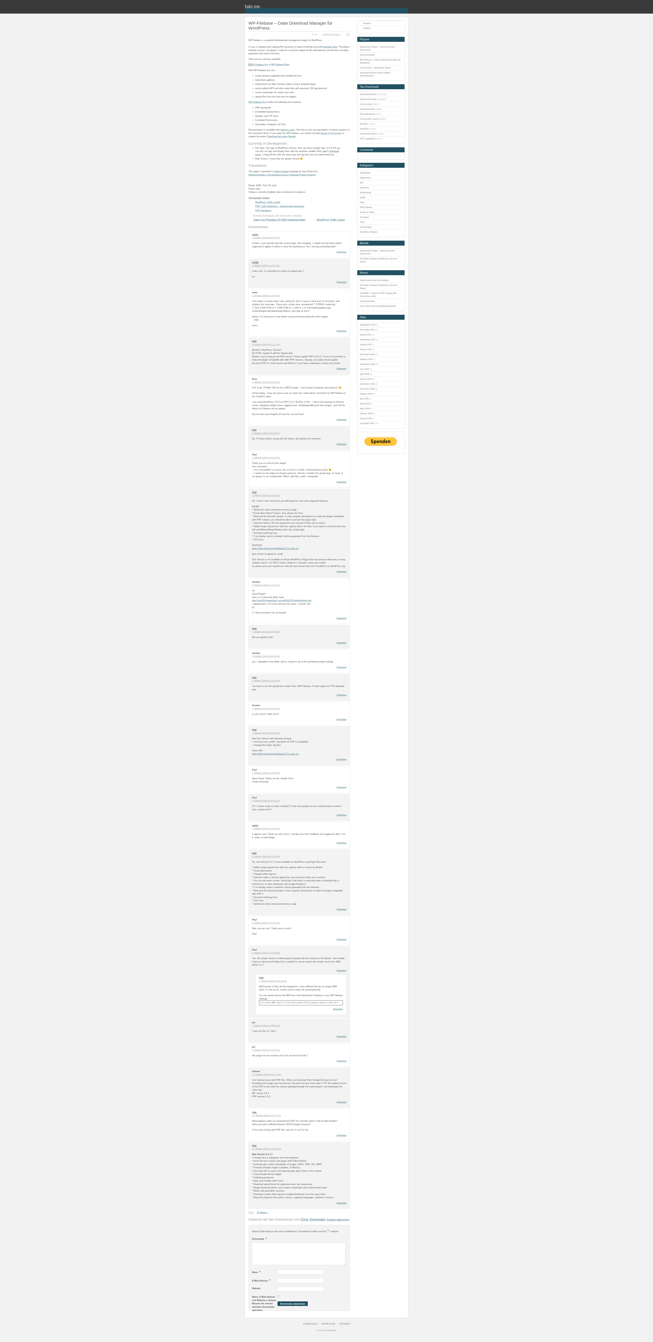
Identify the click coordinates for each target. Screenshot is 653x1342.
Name (256, 1272)
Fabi (254, 341)
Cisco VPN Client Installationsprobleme (378, 306)
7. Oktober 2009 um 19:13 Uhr (266, 1050)
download (257, 215)
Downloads (310, 1324)
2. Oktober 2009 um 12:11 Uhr (266, 265)
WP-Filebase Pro (256, 102)
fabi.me (252, 6)
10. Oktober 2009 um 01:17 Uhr (266, 1074)
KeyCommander (367, 55)
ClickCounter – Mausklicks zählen (375, 68)
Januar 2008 (366, 418)
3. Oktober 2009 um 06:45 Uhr (266, 458)
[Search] (405, 8)
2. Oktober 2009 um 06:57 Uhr (266, 238)
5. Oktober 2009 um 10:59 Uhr (266, 773)
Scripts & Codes (367, 212)
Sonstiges (364, 217)
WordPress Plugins (331, 34)
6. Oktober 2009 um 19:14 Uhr (273, 981)
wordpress (297, 215)
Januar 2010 (366, 349)
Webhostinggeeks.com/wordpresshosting (268, 175)
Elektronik (364, 187)
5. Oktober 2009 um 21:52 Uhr (266, 856)
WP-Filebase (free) (280, 64)
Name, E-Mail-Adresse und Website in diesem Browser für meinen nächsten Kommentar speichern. (264, 1303)
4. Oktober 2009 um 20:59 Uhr (266, 708)
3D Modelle (365, 173)
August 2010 (366, 344)
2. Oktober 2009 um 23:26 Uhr (266, 382)
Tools (362, 222)
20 (258, 1212)
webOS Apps (366, 227)
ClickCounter (366, 104)
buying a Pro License (331, 133)
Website (256, 1288)
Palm (362, 202)
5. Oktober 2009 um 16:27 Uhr (266, 828)
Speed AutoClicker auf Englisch (374, 280)
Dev (362, 183)
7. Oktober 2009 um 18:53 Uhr (266, 1025)
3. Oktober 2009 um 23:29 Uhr (266, 495)
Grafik (362, 197)
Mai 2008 (364, 399)
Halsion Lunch (288, 130)
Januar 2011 (365, 335)
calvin (255, 234)
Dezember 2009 (367, 354)
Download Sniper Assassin (302, 175)
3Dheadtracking (367, 114)
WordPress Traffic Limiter (267, 202)
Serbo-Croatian (281, 171)
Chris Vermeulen (312, 1219)
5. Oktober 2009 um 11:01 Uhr (266, 801)
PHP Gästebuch (263, 210)
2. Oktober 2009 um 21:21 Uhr (266, 344)
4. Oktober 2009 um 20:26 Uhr (266, 656)
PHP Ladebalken (368, 139)
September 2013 (367, 325)
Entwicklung (268, 215)
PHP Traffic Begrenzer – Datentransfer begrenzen (279, 206)
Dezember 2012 (367, 330)
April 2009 (364, 374)
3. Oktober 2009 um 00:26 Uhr (266, 433)
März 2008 (365, 408)
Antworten (341, 252)
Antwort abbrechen (337, 1219)
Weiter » (264, 1212)
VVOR (255, 262)
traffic (289, 215)
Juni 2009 (364, 369)
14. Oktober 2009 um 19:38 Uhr (266, 1149)
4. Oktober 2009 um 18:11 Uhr (266, 585)
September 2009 (367, 364)
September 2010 (367, 339)
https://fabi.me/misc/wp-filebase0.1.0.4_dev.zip (275, 548)
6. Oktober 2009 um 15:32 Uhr (266, 953)
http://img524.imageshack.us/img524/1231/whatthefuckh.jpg (281, 600)
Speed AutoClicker (368, 99)
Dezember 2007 (367, 423)
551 (348, 34)
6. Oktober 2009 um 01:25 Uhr (266, 923)
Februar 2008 (366, 413)
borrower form (330, 47)
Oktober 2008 (366, 394)
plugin (283, 215)
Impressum (328, 1324)
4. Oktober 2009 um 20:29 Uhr (266, 681)
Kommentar (259, 1238)
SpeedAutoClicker (368, 94)
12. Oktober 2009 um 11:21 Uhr (266, 1115)
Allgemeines (365, 178)
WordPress (331, 1330)
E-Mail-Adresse (261, 1280)
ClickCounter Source (369, 119)
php (277, 215)
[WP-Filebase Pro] (258, 64)
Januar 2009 (366, 379)
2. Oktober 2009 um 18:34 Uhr (266, 296)
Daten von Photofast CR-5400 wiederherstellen (280, 219)
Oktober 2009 (366, 359)
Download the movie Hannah (281, 136)
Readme (364, 124)
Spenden (344, 1324)
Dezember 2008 (367, 384)
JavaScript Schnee (368, 134)
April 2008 (364, 404)
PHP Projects (366, 207)
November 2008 (367, 389)
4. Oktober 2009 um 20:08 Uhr (266, 632)
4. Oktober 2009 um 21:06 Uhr (266, 733)
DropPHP (364, 129)
